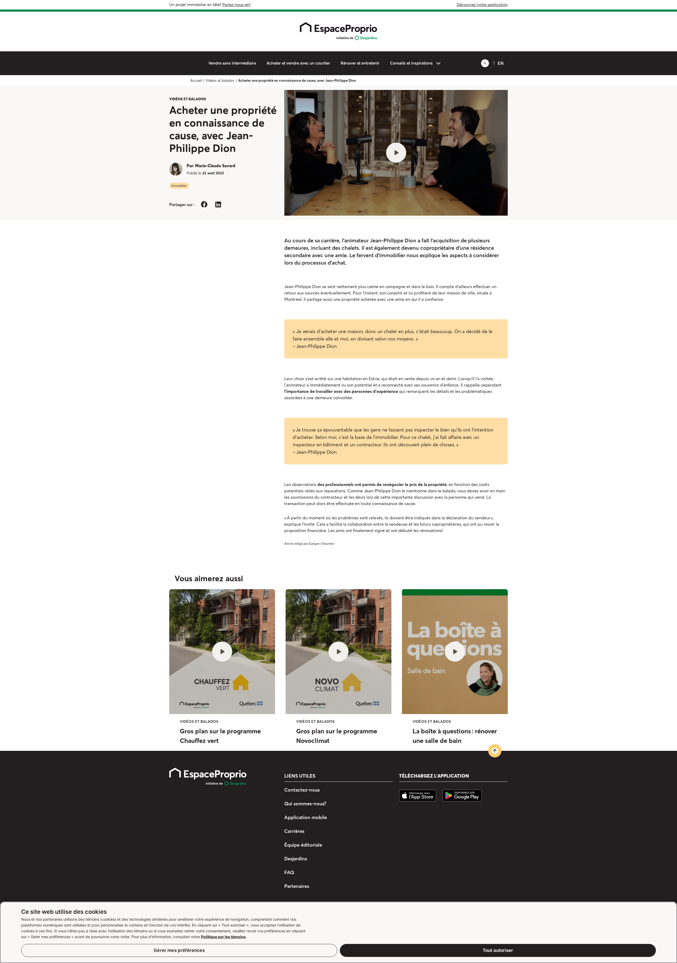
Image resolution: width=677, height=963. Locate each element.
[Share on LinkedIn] (218, 204)
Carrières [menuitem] (294, 831)
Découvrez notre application (482, 4)
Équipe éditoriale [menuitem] (303, 845)
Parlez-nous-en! (236, 4)
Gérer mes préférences (179, 950)
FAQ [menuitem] (289, 872)
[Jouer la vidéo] (396, 153)
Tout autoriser (498, 950)
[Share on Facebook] (204, 204)
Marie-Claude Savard (215, 165)
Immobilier (179, 186)
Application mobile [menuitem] (305, 817)
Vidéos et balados (220, 80)
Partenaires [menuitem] (296, 886)
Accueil (196, 80)
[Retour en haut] (494, 750)
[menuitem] (232, 63)
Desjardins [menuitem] (295, 859)
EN (501, 63)
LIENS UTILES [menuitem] (299, 776)
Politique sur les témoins (223, 936)
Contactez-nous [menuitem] (302, 790)
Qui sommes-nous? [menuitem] (305, 804)
